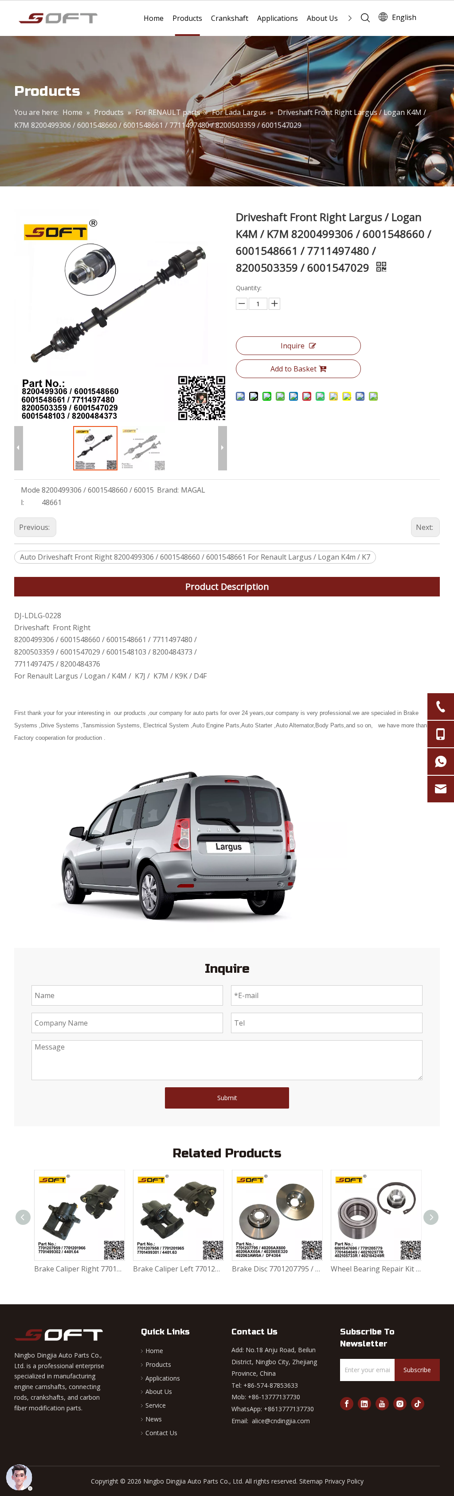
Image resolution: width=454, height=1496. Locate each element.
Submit (227, 1097)
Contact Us (161, 1433)
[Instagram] (400, 1403)
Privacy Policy (344, 1481)
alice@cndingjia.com (281, 1421)
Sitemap (311, 1481)
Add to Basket (293, 369)
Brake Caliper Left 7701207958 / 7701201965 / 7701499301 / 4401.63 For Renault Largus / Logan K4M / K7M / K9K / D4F (178, 1269)
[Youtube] (382, 1403)
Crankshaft (229, 18)
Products (187, 18)
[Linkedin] (364, 1403)
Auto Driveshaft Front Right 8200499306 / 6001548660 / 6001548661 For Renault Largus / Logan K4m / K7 (195, 557)
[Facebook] (346, 1403)
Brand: (168, 490)
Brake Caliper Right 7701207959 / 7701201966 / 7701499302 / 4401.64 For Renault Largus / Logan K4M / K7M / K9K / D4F (79, 1269)
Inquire (293, 346)
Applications (277, 18)
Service (155, 1405)
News (153, 1419)
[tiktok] (417, 1403)
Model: (30, 496)
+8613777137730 (289, 1409)
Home (154, 18)
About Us (322, 18)
